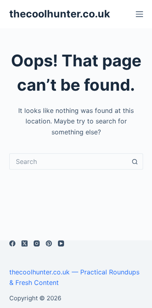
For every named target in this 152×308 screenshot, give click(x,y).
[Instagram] (37, 243)
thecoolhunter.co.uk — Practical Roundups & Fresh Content (74, 277)
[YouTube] (61, 243)
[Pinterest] (49, 243)
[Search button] (135, 161)
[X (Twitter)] (24, 243)
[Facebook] (12, 243)
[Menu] (139, 14)
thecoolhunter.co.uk (59, 14)
